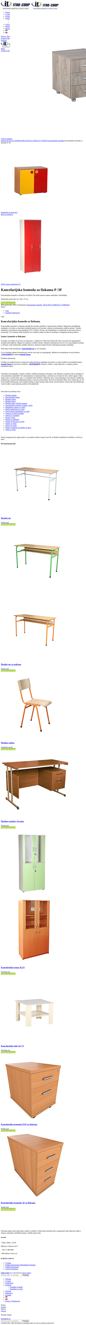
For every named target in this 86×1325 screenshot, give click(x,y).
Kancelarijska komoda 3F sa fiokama (18, 1203)
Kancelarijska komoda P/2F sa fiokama (19, 1124)
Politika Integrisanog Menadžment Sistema (20, 1265)
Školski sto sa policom (11, 664)
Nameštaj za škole (16, 1287)
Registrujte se (5, 1319)
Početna (4, 141)
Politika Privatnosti (12, 1267)
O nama (8, 1263)
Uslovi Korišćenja (11, 1269)
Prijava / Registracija (12, 1301)
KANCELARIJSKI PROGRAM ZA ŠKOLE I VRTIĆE (27, 141)
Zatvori (3, 1307)
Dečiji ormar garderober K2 (10, 284)
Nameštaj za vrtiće (16, 1289)
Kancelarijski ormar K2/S (13, 967)
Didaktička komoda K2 (9, 212)
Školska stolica (7, 743)
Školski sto (6, 518)
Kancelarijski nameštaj (56, 141)
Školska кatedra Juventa (12, 821)
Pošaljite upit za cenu (8, 303)
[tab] (45, 311)
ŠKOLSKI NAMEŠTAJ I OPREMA (56, 305)
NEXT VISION (26, 1273)
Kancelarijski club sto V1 (12, 1046)
